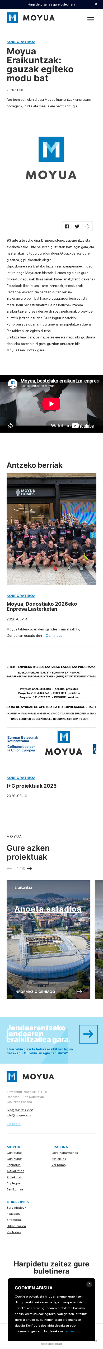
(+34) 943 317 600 (20, 1110)
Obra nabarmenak (65, 1153)
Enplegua (14, 1165)
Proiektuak (14, 1177)
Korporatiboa (21, 42)
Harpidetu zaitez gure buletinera (51, 4)
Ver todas (58, 1165)
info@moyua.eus (19, 1115)
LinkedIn (14, 1124)
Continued (54, 635)
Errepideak (14, 1220)
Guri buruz (14, 1153)
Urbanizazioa (16, 1226)
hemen (69, 1331)
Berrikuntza (15, 1189)
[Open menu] (90, 19)
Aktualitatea (15, 1171)
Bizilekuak (59, 1159)
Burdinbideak (16, 1207)
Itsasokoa (14, 1214)
